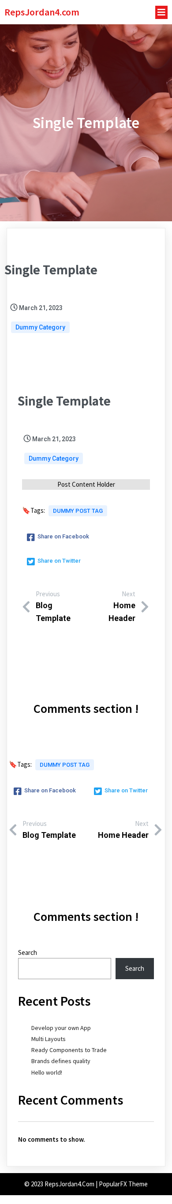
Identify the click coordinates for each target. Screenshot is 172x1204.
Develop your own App (61, 1028)
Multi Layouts (48, 1039)
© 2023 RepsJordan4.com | (61, 1184)
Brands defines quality (60, 1061)
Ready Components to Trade (69, 1050)
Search (27, 952)
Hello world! (46, 1072)
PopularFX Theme (123, 1184)
